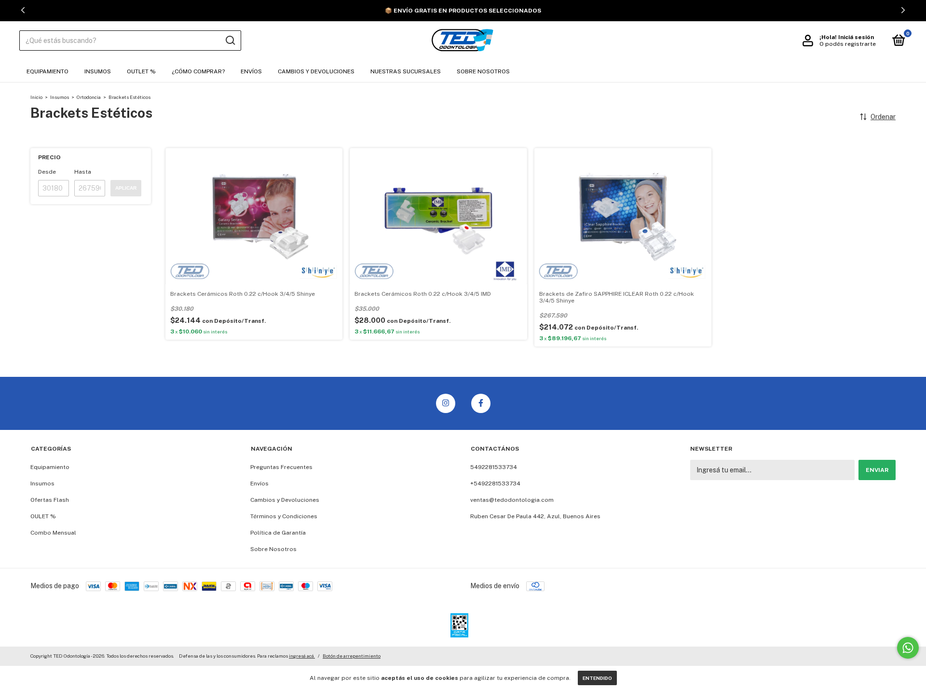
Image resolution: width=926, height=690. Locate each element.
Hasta (82, 171)
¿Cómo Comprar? (198, 71)
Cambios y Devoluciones (316, 71)
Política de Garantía (278, 532)
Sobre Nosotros (483, 71)
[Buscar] (230, 40)
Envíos (251, 71)
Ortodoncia (89, 97)
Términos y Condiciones (283, 516)
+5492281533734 (495, 483)
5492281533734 (493, 467)
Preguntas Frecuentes (281, 467)
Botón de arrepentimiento (352, 656)
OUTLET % (141, 71)
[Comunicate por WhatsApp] (908, 648)
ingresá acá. (302, 656)
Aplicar (125, 188)
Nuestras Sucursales (405, 71)
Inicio (36, 97)
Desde (47, 171)
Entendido (597, 678)
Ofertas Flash (49, 500)
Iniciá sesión (856, 37)
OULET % (43, 516)
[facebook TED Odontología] (480, 403)
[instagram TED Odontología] (445, 403)
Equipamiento (47, 71)
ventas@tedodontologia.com (512, 500)
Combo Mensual (53, 532)
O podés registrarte (847, 44)
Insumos (97, 71)
